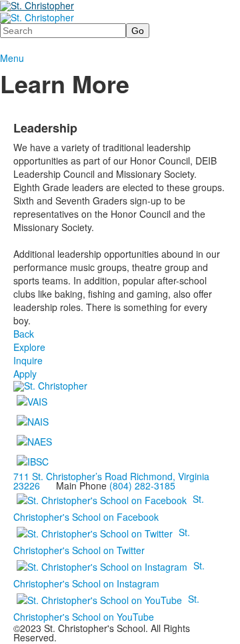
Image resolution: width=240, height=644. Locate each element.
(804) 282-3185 (142, 485)
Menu (12, 58)
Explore (29, 347)
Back (23, 333)
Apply (25, 373)
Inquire (28, 360)
